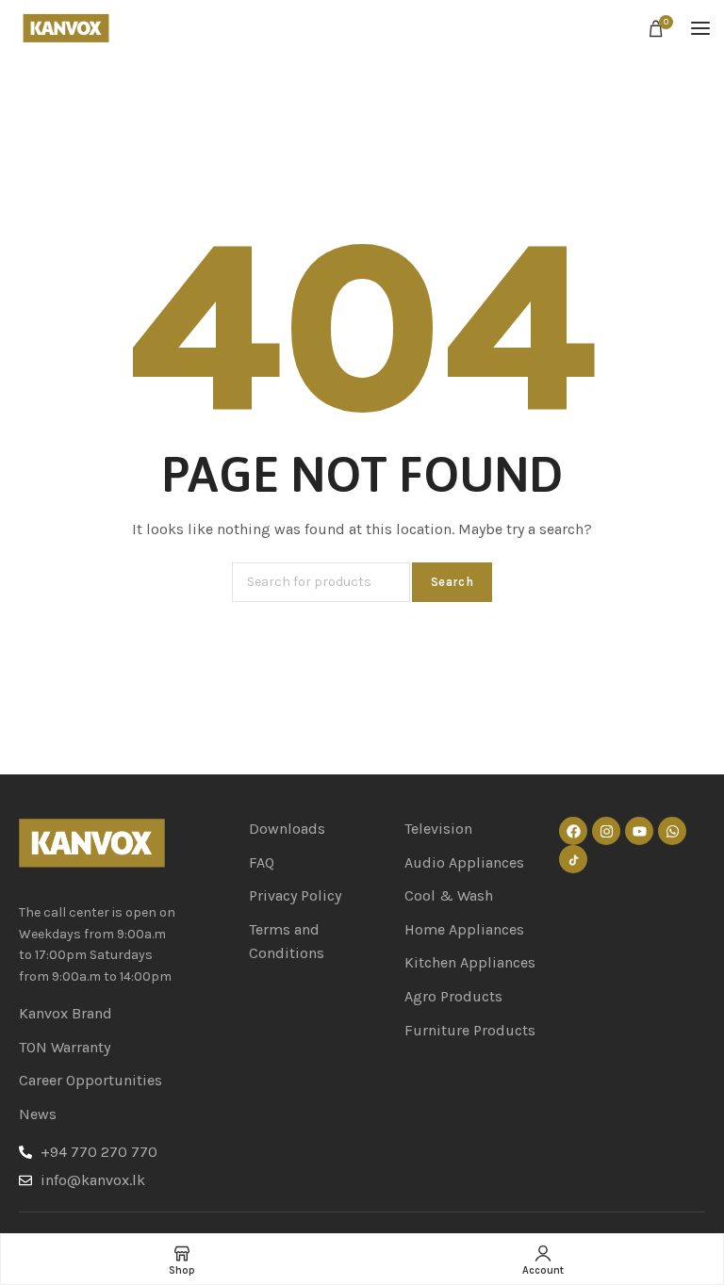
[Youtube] (639, 831)
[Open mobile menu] (700, 28)
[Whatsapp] (672, 831)
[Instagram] (606, 831)
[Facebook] (573, 831)
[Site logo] (66, 29)
